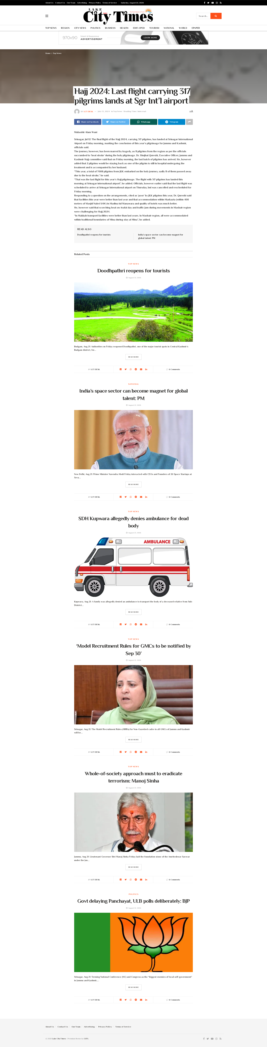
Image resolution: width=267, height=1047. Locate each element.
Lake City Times (59, 1039)
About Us (49, 3)
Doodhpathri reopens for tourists (93, 234)
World (183, 28)
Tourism (154, 28)
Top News (50, 28)
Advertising (82, 3)
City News (80, 28)
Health (124, 28)
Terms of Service (110, 3)
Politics (95, 28)
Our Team (71, 3)
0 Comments (174, 369)
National (169, 28)
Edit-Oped (139, 28)
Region (65, 28)
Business (110, 28)
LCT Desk (88, 111)
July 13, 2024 (104, 111)
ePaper (196, 28)
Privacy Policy (95, 3)
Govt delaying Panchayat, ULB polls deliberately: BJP (133, 901)
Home (48, 53)
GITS (86, 1039)
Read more (133, 357)
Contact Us (60, 3)
